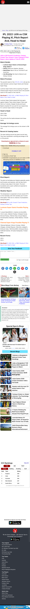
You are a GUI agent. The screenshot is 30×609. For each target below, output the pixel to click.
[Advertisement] (15, 16)
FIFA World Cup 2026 (7, 552)
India (3, 558)
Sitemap (4, 598)
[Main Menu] (28, 2)
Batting (11, 468)
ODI (15, 466)
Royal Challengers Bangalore (8, 569)
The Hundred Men (6, 553)
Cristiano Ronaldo (6, 588)
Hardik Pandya (5, 579)
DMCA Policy (5, 593)
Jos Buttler (4, 585)
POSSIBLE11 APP (16, 151)
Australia (4, 560)
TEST (22, 466)
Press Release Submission (8, 596)
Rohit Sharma (5, 575)
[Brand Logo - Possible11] (15, 532)
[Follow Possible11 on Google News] (18, 48)
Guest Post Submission (7, 595)
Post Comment (4, 259)
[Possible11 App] (15, 524)
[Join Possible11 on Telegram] (26, 48)
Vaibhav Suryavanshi (7, 586)
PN (23, 268)
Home (3, 30)
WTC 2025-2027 (6, 546)
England (4, 563)
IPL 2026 (4, 550)
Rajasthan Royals (6, 567)
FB (3, 268)
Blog (7, 30)
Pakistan (4, 565)
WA (15, 268)
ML (27, 268)
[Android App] (15, 541)
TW (7, 268)
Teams (4, 468)
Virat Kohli (4, 573)
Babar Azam (5, 577)
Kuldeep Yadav (5, 583)
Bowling (18, 468)
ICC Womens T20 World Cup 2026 (10, 548)
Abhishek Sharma (6, 581)
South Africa (5, 562)
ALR (25, 468)
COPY (15, 271)
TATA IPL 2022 (19, 82)
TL (19, 268)
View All (26, 463)
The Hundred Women (7, 544)
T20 (7, 466)
